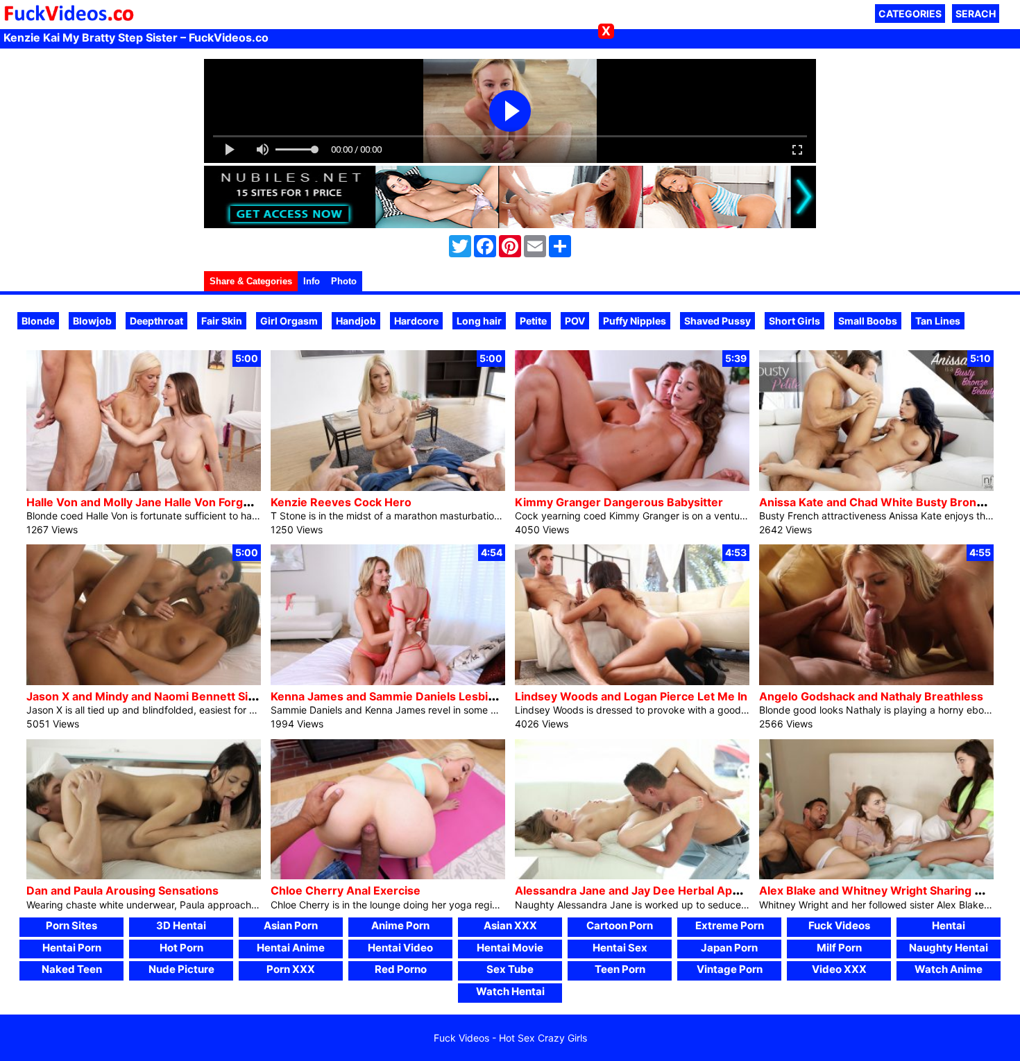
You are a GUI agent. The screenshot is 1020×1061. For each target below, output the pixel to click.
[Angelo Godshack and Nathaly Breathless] (876, 681)
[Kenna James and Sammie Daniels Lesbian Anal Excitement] (388, 681)
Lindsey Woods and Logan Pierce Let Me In (631, 696)
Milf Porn (839, 947)
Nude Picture (181, 969)
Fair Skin (221, 321)
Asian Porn (291, 925)
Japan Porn (729, 947)
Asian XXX (510, 925)
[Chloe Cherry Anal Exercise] (388, 875)
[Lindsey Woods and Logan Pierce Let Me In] (632, 681)
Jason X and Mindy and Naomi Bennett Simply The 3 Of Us (184, 696)
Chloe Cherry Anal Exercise (345, 890)
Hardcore (416, 321)
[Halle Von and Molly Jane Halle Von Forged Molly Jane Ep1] (143, 487)
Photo (344, 281)
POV (575, 321)
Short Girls (794, 321)
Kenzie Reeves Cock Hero (341, 502)
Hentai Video (400, 947)
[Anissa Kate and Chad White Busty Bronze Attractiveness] (876, 487)
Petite (533, 321)
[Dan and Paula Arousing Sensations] (143, 875)
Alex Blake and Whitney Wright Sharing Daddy (884, 890)
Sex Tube (510, 969)
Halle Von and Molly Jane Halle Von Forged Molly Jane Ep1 (183, 502)
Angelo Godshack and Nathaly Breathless (871, 696)
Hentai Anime (291, 947)
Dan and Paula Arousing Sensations (122, 890)
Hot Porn (181, 947)
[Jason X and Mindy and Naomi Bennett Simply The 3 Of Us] (143, 681)
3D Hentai (181, 925)
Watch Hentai (510, 991)
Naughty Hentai (948, 947)
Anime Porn (400, 925)
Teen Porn (620, 969)
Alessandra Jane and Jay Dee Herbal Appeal (635, 890)
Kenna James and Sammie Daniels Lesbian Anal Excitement (432, 696)
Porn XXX (290, 969)
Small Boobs (867, 321)
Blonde (38, 321)
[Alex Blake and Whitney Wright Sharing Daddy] (876, 875)
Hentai (948, 925)
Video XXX (839, 969)
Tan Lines (937, 321)
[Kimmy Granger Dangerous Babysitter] (632, 487)
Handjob (356, 321)
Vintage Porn (730, 969)
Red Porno (401, 969)
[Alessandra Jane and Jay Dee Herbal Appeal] (632, 875)
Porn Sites (71, 925)
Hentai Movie (510, 947)
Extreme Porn (729, 925)
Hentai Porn (71, 947)
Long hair (479, 321)
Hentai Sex (620, 947)
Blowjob (92, 321)
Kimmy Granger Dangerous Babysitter (619, 502)
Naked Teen (72, 969)
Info (311, 281)
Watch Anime (949, 969)
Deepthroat (156, 321)
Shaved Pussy (717, 321)
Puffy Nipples (634, 321)
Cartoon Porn (619, 925)
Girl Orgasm (289, 321)
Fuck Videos (839, 925)
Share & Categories (251, 281)
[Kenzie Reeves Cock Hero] (388, 487)
